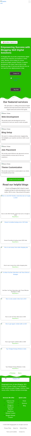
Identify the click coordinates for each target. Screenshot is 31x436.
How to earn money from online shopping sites (15, 265)
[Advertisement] (15, 21)
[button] (29, 1)
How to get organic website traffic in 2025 (15, 341)
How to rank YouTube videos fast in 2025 (15, 316)
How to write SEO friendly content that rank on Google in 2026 (15, 214)
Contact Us (22, 431)
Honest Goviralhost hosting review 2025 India (15, 240)
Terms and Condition (12, 431)
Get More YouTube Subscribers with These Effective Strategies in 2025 (15, 291)
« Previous (12, 373)
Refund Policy (23, 428)
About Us (15, 428)
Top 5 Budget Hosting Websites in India (15, 366)
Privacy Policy (7, 428)
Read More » (15, 216)
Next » (20, 373)
